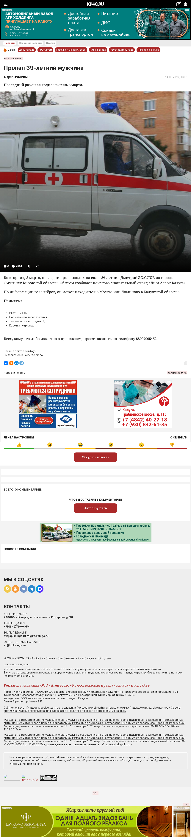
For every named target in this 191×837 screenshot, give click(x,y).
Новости (9, 43)
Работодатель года (121, 49)
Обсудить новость (95, 457)
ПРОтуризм (45, 49)
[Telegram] (21, 363)
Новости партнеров (101, 757)
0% (19, 444)
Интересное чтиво (148, 49)
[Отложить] (29, 266)
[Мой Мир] (16, 363)
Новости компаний (20, 549)
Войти (185, 4)
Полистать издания (16, 664)
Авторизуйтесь (95, 508)
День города (26, 49)
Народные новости (30, 43)
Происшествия (13, 58)
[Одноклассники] (11, 363)
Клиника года (98, 49)
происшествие (177, 372)
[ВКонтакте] (6, 363)
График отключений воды (71, 49)
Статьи (50, 43)
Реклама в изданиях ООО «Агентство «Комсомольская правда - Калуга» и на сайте (77, 685)
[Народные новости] (178, 3)
